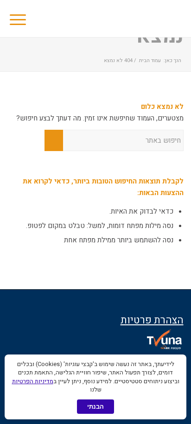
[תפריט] (21, 18)
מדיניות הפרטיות (32, 381)
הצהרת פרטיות (152, 320)
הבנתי (95, 406)
